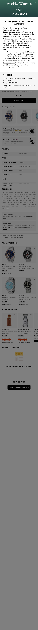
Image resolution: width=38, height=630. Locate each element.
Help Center (7, 87)
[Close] (35, 2)
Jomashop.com (9, 32)
